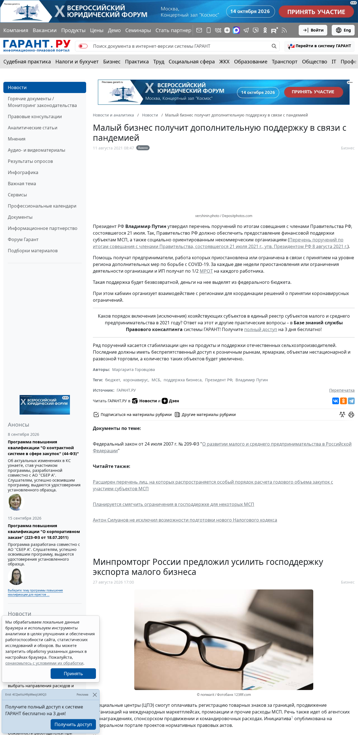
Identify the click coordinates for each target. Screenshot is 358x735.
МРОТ (206, 271)
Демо (114, 30)
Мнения (16, 139)
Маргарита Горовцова (133, 369)
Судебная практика (27, 61)
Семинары (138, 30)
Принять (73, 673)
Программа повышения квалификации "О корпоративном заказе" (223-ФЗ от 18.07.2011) (44, 531)
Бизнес (112, 61)
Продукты (73, 30)
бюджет (112, 379)
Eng (347, 30)
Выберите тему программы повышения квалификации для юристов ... (35, 592)
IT (334, 61)
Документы (20, 217)
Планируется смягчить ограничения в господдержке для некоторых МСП (173, 504)
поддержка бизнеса (183, 379)
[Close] (95, 695)
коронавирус (135, 379)
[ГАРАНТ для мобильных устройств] (208, 30)
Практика (137, 61)
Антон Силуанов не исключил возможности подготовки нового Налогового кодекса (185, 520)
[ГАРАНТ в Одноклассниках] (265, 30)
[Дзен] (227, 30)
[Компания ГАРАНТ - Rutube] (274, 30)
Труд (158, 61)
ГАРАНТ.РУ (126, 390)
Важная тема (22, 183)
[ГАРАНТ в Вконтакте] (218, 30)
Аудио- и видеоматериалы (36, 150)
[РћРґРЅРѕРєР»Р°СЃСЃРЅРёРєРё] (343, 401)
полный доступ (260, 329)
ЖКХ (224, 61)
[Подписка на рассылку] (199, 30)
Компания (15, 30)
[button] (319, 46)
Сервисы (17, 195)
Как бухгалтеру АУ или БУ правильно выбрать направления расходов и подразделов (44, 685)
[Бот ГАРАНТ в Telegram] (255, 30)
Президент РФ (218, 379)
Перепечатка (342, 390)
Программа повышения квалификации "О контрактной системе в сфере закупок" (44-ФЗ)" (43, 447)
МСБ (156, 379)
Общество (314, 61)
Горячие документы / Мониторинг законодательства (42, 102)
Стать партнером (177, 30)
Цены (96, 30)
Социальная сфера (192, 61)
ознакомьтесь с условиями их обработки (44, 663)
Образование (250, 61)
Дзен (174, 400)
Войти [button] (317, 30)
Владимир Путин (251, 379)
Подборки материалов (33, 251)
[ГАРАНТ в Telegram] (246, 30)
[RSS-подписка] (284, 30)
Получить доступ (73, 724)
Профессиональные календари (42, 206)
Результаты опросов (30, 161)
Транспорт (285, 61)
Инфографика (23, 172)
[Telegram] (351, 401)
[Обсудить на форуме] (342, 414)
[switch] (83, 46)
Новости (17, 87)
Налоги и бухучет (77, 61)
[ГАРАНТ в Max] (236, 30)
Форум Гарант (23, 239)
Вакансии (45, 30)
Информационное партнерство (42, 228)
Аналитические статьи (32, 128)
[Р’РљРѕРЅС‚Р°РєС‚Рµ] (335, 401)
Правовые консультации (35, 116)
